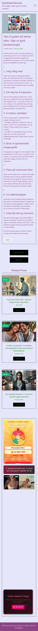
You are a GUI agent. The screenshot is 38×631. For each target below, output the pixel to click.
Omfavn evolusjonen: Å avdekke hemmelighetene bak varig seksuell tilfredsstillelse (19, 348)
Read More (19, 310)
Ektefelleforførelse (12, 3)
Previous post (19, 252)
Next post (19, 260)
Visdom (7, 240)
